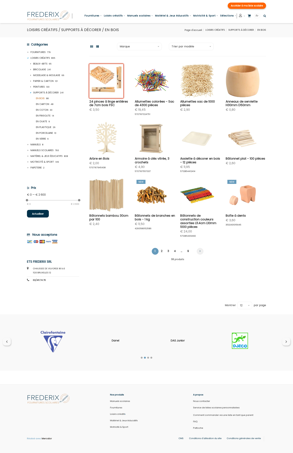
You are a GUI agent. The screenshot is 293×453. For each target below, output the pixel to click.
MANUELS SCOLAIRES (42, 150)
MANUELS (36, 144)
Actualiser (38, 213)
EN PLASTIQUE (43, 127)
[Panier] (249, 16)
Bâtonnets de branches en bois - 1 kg (155, 217)
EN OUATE (41, 121)
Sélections (227, 15)
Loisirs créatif (117, 414)
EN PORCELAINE (44, 133)
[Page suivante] (200, 251)
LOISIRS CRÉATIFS (215, 30)
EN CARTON (42, 104)
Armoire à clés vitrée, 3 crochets (152, 160)
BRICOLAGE (39, 69)
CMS (181, 438)
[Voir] (118, 84)
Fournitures (92, 15)
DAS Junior (178, 340)
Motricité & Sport (204, 15)
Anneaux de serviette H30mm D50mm (242, 103)
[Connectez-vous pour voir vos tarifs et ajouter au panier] (117, 92)
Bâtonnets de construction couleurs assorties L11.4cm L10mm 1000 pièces (198, 221)
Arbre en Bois (99, 158)
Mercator (47, 438)
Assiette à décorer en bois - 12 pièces (200, 160)
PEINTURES (39, 86)
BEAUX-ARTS (40, 63)
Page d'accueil (193, 30)
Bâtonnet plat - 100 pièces (245, 158)
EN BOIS (40, 98)
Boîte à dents (236, 215)
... (181, 251)
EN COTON (42, 110)
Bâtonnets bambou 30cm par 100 (108, 217)
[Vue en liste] (97, 46)
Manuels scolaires (139, 15)
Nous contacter (201, 401)
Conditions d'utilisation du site (205, 438)
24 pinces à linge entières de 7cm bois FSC (108, 103)
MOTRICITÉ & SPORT (42, 162)
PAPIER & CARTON (43, 81)
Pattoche (198, 428)
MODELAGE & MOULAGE (46, 75)
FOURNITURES (38, 52)
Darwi (115, 340)
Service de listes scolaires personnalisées (216, 407)
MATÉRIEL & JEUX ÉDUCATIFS (47, 156)
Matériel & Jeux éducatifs (172, 15)
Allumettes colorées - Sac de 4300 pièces (154, 103)
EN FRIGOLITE (43, 115)
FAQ (195, 421)
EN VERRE (41, 138)
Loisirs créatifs (113, 15)
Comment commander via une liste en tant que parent (223, 415)
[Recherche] (264, 16)
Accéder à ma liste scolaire (247, 5)
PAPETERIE (36, 167)
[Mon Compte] (242, 16)
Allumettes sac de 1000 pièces (197, 103)
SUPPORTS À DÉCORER (241, 30)
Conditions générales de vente (244, 438)
